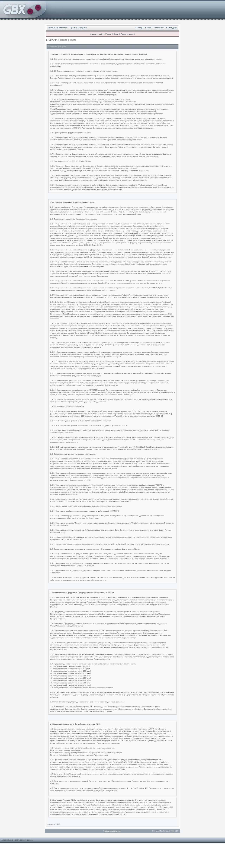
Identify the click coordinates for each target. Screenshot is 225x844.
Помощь (139, 28)
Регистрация (127, 34)
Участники (158, 28)
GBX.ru (52, 40)
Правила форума (79, 28)
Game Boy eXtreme (57, 28)
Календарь (171, 28)
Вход (116, 34)
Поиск (148, 28)
